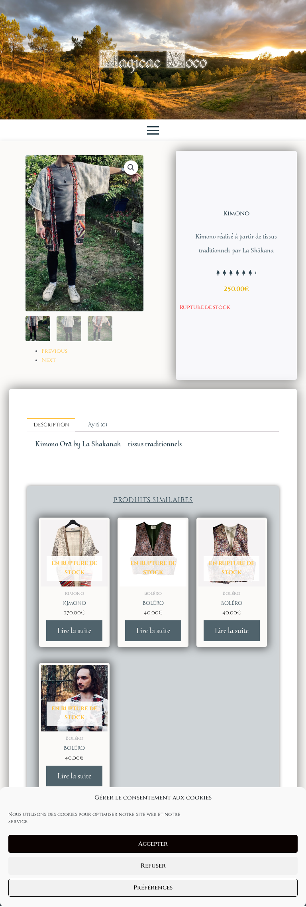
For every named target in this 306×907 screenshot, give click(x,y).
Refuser (153, 866)
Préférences (153, 888)
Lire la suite (74, 630)
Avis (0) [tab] (97, 424)
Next (48, 360)
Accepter (153, 844)
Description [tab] (51, 424)
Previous (54, 351)
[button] (131, 167)
